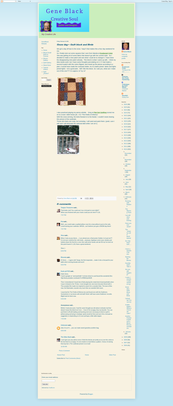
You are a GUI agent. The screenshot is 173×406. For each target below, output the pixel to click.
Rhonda (63, 257)
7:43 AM (63, 319)
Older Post (112, 355)
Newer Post (61, 355)
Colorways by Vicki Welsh (125, 86)
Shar (62, 235)
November (128, 159)
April (127, 189)
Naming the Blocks (128, 258)
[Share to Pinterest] (92, 198)
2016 (125, 132)
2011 (125, 146)
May (127, 187)
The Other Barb (66, 337)
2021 (125, 118)
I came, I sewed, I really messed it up (128, 281)
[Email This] (86, 198)
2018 (125, 127)
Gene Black (127, 51)
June (127, 182)
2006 (125, 345)
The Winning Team (128, 210)
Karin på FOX (65, 271)
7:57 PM (63, 215)
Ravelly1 (125, 95)
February (128, 197)
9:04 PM (63, 265)
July (127, 179)
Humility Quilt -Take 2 (128, 264)
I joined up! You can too (128, 300)
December (128, 153)
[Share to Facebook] (91, 198)
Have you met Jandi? (128, 225)
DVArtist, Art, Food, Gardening (125, 78)
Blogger (90, 394)
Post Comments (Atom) (73, 358)
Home (87, 355)
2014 (125, 138)
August (128, 175)
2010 (125, 149)
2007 (125, 342)
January (128, 331)
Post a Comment (64, 350)
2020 (125, 121)
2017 (125, 129)
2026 (125, 104)
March (127, 192)
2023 (125, 112)
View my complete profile (124, 56)
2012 (125, 143)
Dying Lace (125, 97)
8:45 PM (63, 251)
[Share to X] (89, 198)
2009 (125, 337)
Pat (62, 221)
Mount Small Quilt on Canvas (47, 54)
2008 (125, 340)
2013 (125, 141)
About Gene (47, 65)
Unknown (64, 325)
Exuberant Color (125, 67)
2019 (125, 124)
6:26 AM (63, 299)
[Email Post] (81, 198)
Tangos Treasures (67, 207)
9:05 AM (63, 330)
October (128, 164)
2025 (125, 107)
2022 (125, 115)
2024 (125, 110)
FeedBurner (52, 387)
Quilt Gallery (47, 62)
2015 (125, 135)
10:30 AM (64, 346)
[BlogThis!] (87, 198)
